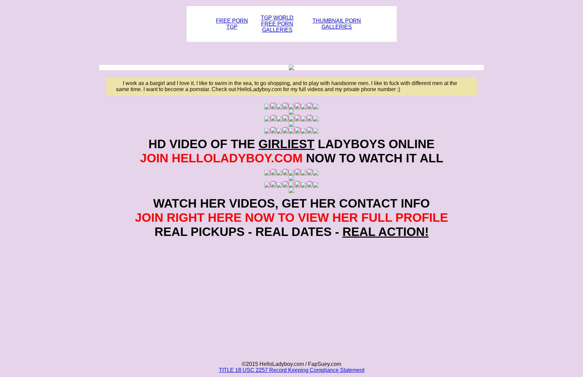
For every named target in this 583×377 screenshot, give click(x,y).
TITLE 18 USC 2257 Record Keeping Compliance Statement (291, 370)
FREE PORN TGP (232, 24)
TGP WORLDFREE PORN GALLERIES (277, 24)
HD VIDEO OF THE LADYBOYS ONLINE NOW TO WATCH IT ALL (291, 151)
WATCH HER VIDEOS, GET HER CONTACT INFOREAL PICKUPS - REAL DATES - (291, 217)
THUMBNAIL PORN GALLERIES (336, 24)
